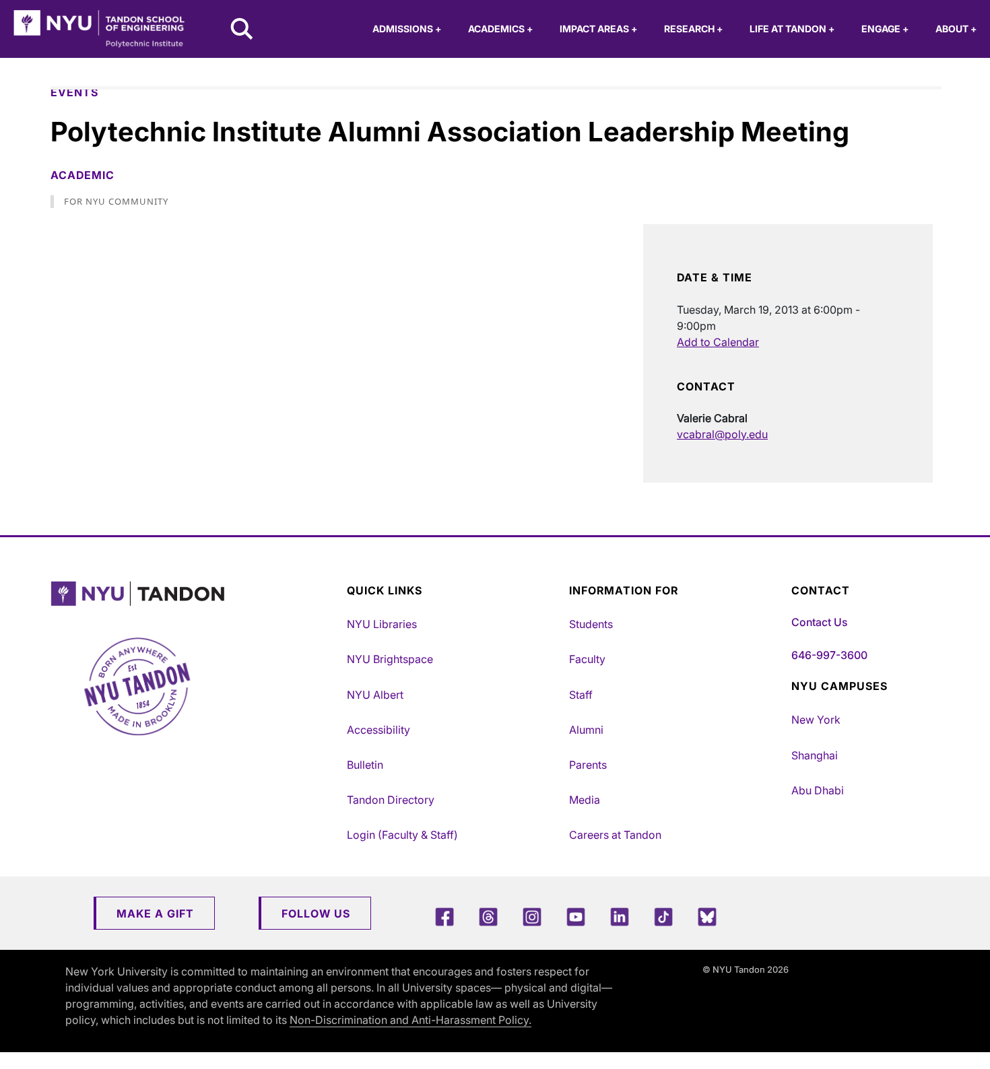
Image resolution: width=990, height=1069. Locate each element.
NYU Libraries (382, 624)
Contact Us (819, 622)
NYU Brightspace (390, 659)
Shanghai (814, 755)
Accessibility (378, 729)
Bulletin (365, 764)
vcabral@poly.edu (722, 434)
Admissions (406, 28)
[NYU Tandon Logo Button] (195, 594)
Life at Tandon (792, 28)
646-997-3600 (829, 655)
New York (815, 719)
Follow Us (316, 913)
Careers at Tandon (615, 834)
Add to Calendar (718, 342)
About (956, 28)
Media (584, 799)
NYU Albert (375, 694)
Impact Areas (598, 28)
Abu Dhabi (817, 790)
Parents (588, 764)
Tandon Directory (390, 799)
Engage (885, 28)
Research (693, 28)
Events (74, 92)
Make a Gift (155, 913)
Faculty (587, 659)
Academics (500, 28)
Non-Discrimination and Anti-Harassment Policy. (410, 1020)
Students (591, 624)
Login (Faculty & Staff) (402, 834)
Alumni (586, 729)
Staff (581, 694)
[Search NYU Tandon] (242, 30)
